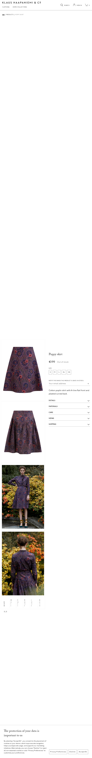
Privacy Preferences (58, 752)
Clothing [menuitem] (5, 7)
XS (69, 372)
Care (51, 412)
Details (52, 400)
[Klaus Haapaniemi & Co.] (21, 2)
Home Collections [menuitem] (20, 7)
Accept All (83, 752)
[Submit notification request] (88, 384)
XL (64, 372)
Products (10, 14)
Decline (72, 752)
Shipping (52, 424)
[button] (23, 370)
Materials (53, 406)
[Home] (3, 15)
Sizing (51, 418)
